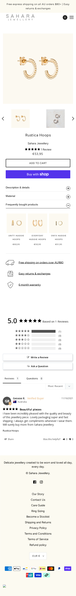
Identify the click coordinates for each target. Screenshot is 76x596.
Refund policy (38, 545)
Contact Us (38, 499)
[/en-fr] (24, 17)
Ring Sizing (38, 511)
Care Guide (38, 505)
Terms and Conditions (38, 533)
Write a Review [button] (39, 357)
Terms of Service (38, 539)
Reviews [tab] (9, 378)
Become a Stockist (38, 516)
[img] (34, 482)
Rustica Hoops (11, 430)
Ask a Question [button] (39, 366)
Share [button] (10, 439)
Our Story (38, 494)
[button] (65, 439)
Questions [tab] (32, 378)
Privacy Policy (38, 528)
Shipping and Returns (38, 522)
